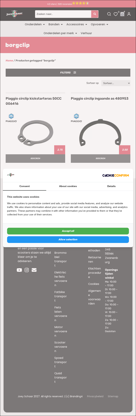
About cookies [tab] (68, 186)
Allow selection (68, 239)
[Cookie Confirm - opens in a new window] (115, 175)
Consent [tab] (24, 186)
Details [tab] (111, 186)
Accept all (68, 231)
